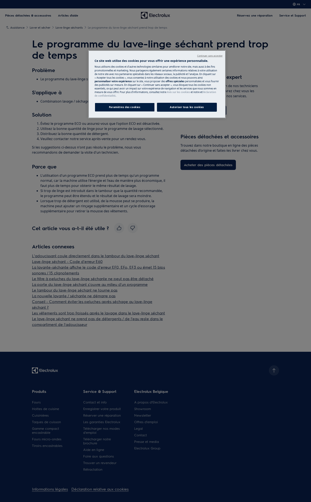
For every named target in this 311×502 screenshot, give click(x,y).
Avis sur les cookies (178, 92)
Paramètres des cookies (124, 107)
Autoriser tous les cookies (187, 107)
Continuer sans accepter (210, 55)
